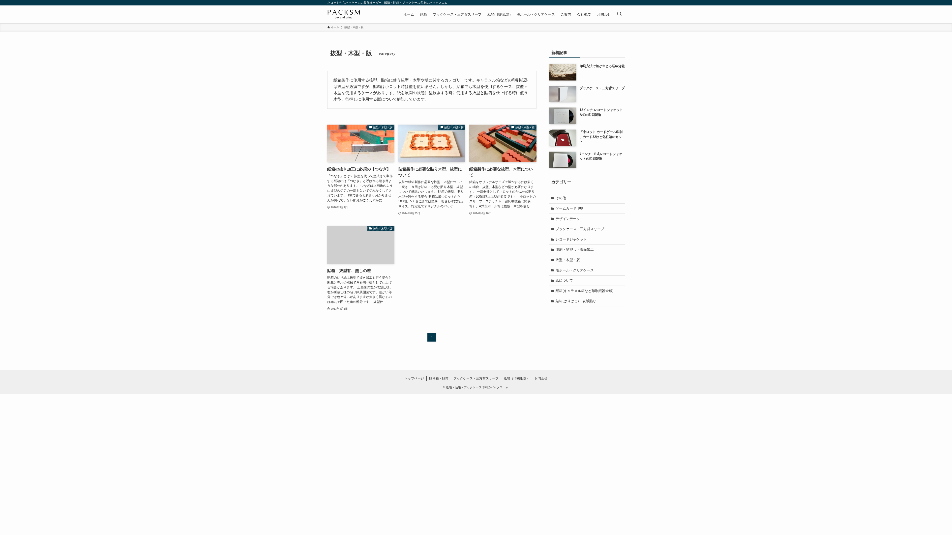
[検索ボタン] (619, 14)
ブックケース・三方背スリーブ (580, 229)
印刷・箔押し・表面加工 (575, 249)
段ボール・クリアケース (575, 270)
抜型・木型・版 (568, 260)
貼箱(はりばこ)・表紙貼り (576, 301)
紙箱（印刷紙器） (517, 378)
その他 (561, 198)
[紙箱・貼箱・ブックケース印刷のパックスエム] (344, 14)
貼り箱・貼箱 (438, 378)
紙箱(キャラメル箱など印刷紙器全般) (585, 291)
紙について (564, 280)
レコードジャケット (571, 239)
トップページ (414, 378)
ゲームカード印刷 (569, 208)
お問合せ (541, 378)
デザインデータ (568, 219)
